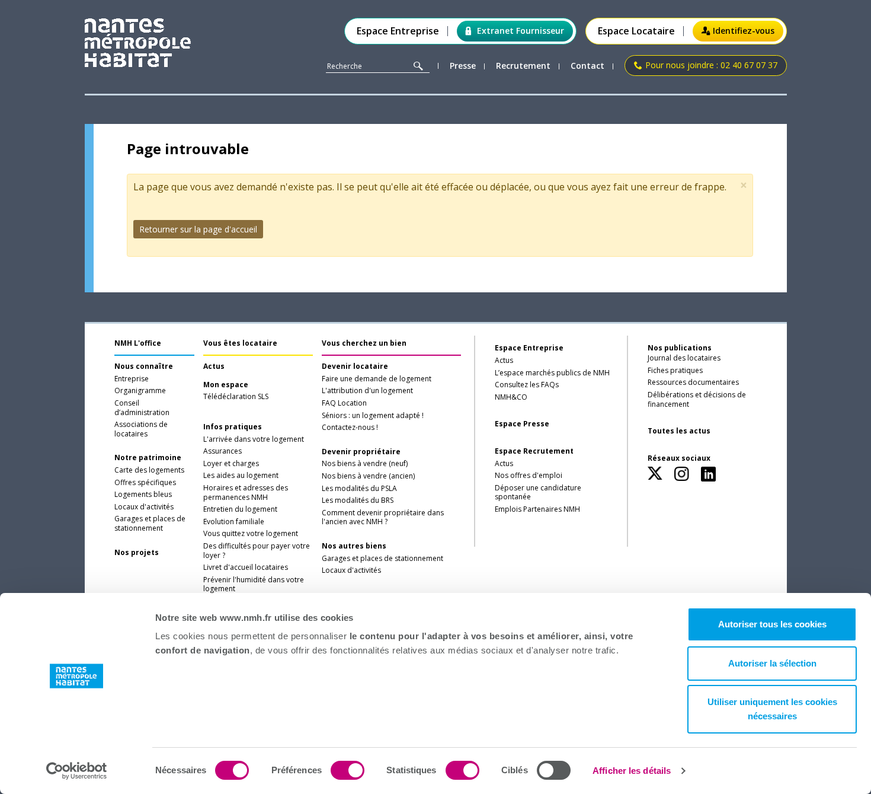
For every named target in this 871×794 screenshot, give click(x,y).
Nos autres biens (354, 546)
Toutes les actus (679, 431)
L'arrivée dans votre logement (253, 439)
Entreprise (131, 379)
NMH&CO (511, 397)
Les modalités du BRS (357, 500)
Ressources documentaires (693, 382)
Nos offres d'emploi (528, 475)
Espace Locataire (636, 31)
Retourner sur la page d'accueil (198, 229)
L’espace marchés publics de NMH (552, 373)
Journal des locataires (684, 358)
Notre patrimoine (147, 458)
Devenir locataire (355, 366)
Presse (463, 66)
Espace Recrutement (534, 451)
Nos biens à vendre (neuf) (365, 463)
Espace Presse (522, 424)
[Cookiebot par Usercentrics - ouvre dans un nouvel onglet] (77, 771)
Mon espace (225, 385)
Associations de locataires (141, 429)
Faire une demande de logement (376, 379)
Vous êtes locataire (240, 343)
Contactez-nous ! (350, 427)
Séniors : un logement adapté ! (373, 415)
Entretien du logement (240, 509)
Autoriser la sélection (772, 663)
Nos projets (136, 552)
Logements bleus (143, 494)
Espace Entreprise (398, 31)
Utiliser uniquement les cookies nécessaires (772, 709)
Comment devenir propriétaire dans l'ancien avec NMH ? (383, 517)
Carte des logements (149, 470)
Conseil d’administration (141, 407)
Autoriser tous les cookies (772, 624)
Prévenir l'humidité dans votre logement (253, 584)
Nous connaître (143, 366)
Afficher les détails (632, 771)
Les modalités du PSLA (359, 488)
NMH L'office (137, 343)
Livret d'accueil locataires (245, 567)
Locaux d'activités (144, 507)
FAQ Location (344, 403)
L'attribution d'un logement (367, 391)
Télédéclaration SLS (235, 396)
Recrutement (523, 66)
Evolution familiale (233, 522)
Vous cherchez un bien (364, 343)
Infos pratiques (232, 427)
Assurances (222, 451)
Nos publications (680, 348)
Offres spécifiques (145, 482)
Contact (587, 66)
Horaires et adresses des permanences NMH (245, 492)
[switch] (347, 770)
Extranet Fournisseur (520, 30)
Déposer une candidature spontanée (538, 492)
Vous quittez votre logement (250, 533)
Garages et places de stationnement (149, 523)
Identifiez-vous (743, 30)
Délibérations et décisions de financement (697, 399)
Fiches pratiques (675, 370)
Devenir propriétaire (361, 452)
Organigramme (140, 391)
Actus (214, 366)
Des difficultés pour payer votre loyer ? (256, 550)
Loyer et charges (231, 463)
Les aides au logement (240, 475)
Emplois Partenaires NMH (537, 509)
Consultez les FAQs (527, 385)
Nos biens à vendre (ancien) (368, 476)
